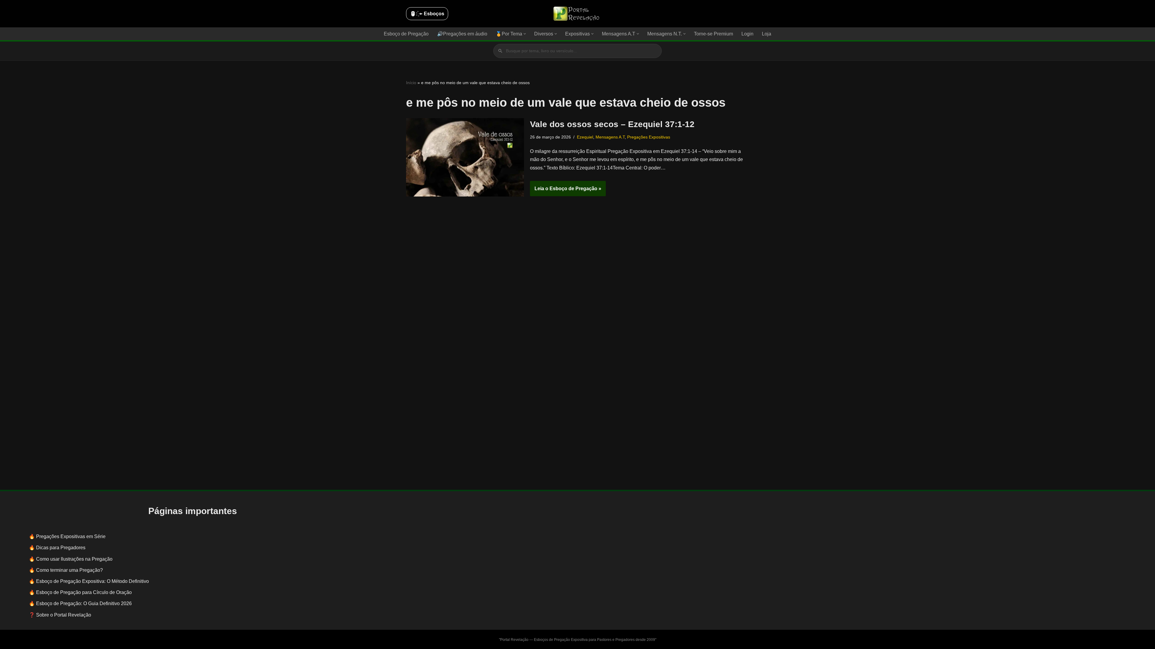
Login (747, 33)
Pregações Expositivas (648, 137)
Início (411, 82)
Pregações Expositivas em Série (71, 536)
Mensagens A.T (610, 137)
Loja (766, 33)
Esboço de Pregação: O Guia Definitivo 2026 (84, 603)
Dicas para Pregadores (60, 547)
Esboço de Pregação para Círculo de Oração (84, 592)
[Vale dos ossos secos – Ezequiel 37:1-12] (465, 157)
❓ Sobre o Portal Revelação (60, 614)
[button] (525, 34)
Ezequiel (585, 137)
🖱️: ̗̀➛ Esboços (427, 13)
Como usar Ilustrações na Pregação (74, 559)
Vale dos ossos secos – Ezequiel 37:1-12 (612, 124)
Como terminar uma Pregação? (69, 570)
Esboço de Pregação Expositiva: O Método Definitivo (92, 581)
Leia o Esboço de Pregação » (565, 191)
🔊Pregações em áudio (462, 33)
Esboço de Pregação (406, 33)
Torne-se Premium (713, 33)
